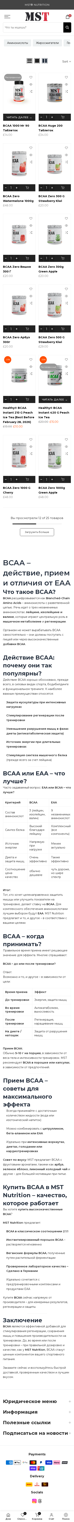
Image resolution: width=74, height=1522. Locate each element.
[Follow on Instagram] (34, 1500)
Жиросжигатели (47, 43)
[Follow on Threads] (40, 1500)
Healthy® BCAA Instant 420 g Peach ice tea (53, 412)
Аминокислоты (17, 43)
